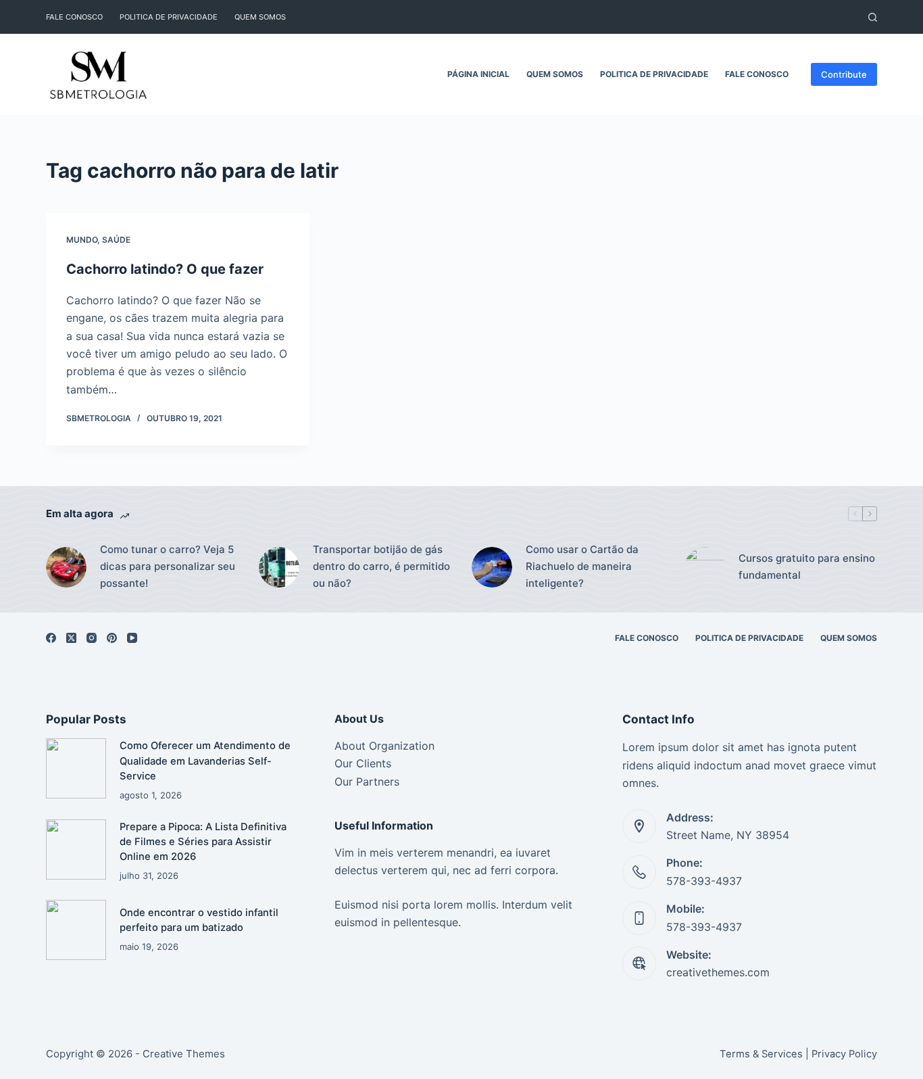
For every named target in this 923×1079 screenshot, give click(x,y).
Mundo (81, 240)
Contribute (844, 74)
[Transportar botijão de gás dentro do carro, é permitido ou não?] (279, 567)
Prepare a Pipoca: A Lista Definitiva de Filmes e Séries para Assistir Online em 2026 (203, 842)
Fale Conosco (74, 17)
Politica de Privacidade (169, 17)
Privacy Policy (844, 1054)
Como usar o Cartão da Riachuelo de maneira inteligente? (582, 566)
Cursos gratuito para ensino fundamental (807, 566)
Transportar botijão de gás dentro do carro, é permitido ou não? (381, 566)
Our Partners (366, 781)
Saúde (116, 240)
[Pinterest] (112, 638)
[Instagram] (91, 638)
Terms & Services (761, 1054)
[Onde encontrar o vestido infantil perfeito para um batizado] (76, 930)
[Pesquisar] (872, 17)
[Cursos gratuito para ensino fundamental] (704, 567)
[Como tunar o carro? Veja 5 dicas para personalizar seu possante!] (66, 567)
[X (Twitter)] (71, 638)
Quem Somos (260, 17)
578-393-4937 (704, 881)
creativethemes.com (718, 972)
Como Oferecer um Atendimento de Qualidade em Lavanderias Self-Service (205, 761)
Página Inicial (478, 74)
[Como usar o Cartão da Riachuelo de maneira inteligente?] (492, 567)
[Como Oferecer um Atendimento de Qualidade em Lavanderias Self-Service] (76, 768)
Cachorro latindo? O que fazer (165, 269)
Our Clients (362, 763)
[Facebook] (51, 638)
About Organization (384, 745)
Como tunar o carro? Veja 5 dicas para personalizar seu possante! (167, 566)
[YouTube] (132, 638)
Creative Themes (184, 1053)
